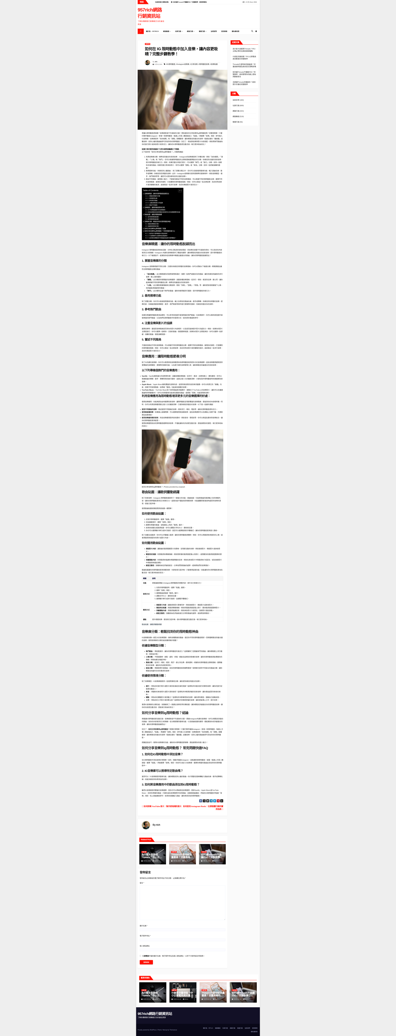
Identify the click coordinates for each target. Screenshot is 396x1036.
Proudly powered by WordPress (147, 1030)
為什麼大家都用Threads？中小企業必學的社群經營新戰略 (152, 995)
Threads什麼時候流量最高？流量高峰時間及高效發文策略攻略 (213, 995)
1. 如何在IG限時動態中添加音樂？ (158, 233)
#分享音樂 (194, 64)
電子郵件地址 (145, 936)
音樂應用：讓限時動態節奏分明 (154, 207)
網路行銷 (190, 31)
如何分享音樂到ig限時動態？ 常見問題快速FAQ (159, 231)
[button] (252, 31)
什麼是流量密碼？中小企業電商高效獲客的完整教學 (182, 995)
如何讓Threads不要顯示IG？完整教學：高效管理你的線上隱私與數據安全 (244, 74)
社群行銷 (178, 31)
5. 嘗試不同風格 (152, 205)
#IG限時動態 (170, 64)
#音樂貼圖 (214, 64)
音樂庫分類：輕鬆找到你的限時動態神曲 (157, 221)
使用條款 (224, 31)
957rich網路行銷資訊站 (155, 1014)
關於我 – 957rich (152, 31)
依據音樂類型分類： (154, 224)
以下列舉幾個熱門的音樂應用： (157, 210)
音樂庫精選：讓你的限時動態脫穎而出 (156, 193)
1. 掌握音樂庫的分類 (154, 196)
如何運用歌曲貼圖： (154, 219)
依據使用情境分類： (154, 226)
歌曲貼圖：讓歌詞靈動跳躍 (153, 214)
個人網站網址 (145, 946)
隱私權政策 (235, 31)
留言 (142, 883)
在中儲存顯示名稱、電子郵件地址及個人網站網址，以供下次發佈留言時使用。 (173, 956)
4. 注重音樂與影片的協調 (155, 203)
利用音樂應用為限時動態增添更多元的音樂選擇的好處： (164, 212)
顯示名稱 (143, 926)
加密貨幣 (214, 31)
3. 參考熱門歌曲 (152, 200)
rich (156, 61)
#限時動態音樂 (203, 64)
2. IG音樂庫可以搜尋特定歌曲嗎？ (158, 236)
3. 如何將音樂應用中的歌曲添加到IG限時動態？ (162, 238)
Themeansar (173, 1030)
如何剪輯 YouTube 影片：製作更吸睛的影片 (162, 806)
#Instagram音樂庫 (182, 64)
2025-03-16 (147, 999)
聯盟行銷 (202, 31)
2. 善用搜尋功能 (152, 198)
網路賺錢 (166, 31)
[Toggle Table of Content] (179, 190)
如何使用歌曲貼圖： (154, 217)
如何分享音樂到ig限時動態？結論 (155, 228)
